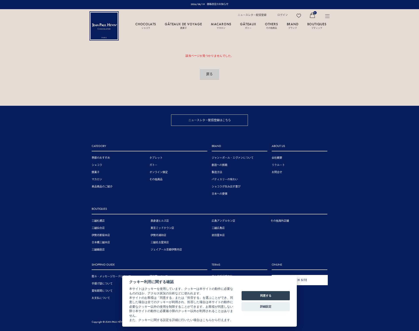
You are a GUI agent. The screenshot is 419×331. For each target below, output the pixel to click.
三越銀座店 (98, 249)
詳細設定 (265, 306)
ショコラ (97, 165)
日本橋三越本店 (101, 242)
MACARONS (221, 25)
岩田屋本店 (218, 235)
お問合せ (277, 172)
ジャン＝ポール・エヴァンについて (233, 158)
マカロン (97, 179)
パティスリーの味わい (225, 179)
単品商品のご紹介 (102, 186)
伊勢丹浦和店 (158, 235)
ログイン (282, 15)
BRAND (293, 25)
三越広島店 (218, 228)
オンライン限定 (158, 172)
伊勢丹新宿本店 (101, 235)
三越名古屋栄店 (160, 242)
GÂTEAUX (248, 25)
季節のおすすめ (101, 158)
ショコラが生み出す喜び (226, 186)
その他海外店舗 (280, 221)
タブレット (156, 158)
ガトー (153, 165)
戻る (209, 74)
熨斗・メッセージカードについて (111, 276)
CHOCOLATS (145, 25)
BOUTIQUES (316, 25)
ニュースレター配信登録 (252, 15)
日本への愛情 (219, 194)
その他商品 (156, 179)
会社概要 (277, 158)
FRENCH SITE (297, 280)
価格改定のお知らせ (217, 4)
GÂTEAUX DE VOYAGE (183, 25)
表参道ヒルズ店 (160, 221)
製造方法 (217, 172)
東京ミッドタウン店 (162, 228)
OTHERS (271, 25)
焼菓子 (96, 172)
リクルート (278, 165)
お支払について (101, 298)
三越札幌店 (98, 221)
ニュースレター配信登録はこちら (209, 120)
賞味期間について (102, 291)
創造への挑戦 (219, 165)
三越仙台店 (98, 228)
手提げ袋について (102, 283)
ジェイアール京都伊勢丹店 (166, 249)
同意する (265, 295)
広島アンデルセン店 (223, 221)
